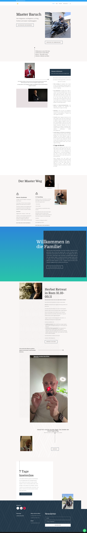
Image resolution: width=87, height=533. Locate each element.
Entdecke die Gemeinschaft (54, 42)
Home (53, 3)
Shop (57, 3)
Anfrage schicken (51, 341)
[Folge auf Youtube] (21, 508)
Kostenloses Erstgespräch (25, 25)
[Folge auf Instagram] (24, 508)
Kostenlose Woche (26, 493)
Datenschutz (65, 3)
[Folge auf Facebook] (18, 508)
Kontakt (60, 3)
